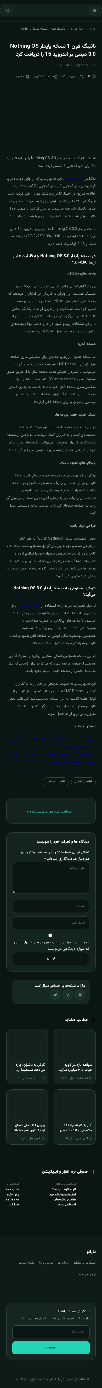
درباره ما (63, 1262)
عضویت (51, 1347)
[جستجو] (8, 10)
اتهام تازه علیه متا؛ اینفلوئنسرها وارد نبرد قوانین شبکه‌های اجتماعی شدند (62, 1197)
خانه (93, 28)
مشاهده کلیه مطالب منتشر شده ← (48, 811)
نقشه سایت (27, 1262)
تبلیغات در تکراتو (84, 1262)
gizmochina (73, 179)
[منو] (94, 10)
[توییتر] (80, 995)
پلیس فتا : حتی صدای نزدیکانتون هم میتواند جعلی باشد (29, 1130)
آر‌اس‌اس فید (87, 1274)
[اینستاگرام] (67, 995)
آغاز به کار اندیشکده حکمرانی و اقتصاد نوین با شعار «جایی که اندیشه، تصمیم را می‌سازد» (74, 1133)
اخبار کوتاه (77, 28)
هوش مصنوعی (29, 606)
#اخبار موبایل (56, 781)
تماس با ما (46, 1262)
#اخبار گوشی (83, 781)
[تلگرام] (55, 995)
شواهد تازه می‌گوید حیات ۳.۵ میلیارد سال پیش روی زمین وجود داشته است (76, 1072)
